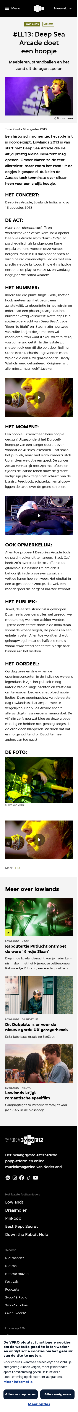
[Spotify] (7, 1177)
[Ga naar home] (39, 8)
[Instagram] (14, 1177)
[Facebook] (21, 1177)
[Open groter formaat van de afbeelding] (39, 780)
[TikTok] (28, 1177)
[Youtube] (35, 1177)
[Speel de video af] (39, 397)
